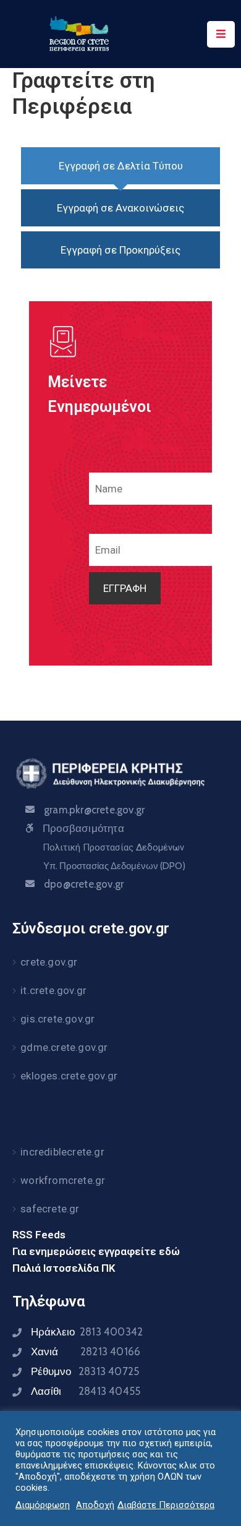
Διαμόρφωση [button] (42, 1505)
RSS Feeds (39, 1234)
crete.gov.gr (48, 962)
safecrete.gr (49, 1208)
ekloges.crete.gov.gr (68, 1075)
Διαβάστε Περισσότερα (165, 1505)
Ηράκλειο (87, 1332)
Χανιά (85, 1351)
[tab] (120, 165)
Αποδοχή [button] (95, 1505)
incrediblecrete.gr (62, 1152)
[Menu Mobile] (221, 34)
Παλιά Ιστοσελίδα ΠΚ (64, 1268)
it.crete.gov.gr (53, 990)
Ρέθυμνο (85, 1371)
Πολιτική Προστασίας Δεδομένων (113, 847)
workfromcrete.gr (62, 1180)
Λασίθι (85, 1391)
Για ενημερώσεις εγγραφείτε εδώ (96, 1251)
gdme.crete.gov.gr (64, 1047)
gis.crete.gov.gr (57, 1019)
